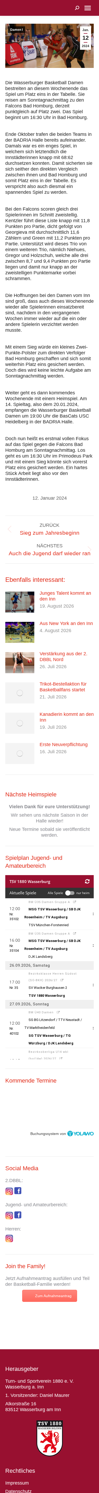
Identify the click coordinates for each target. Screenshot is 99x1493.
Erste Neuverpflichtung (64, 744)
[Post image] (19, 602)
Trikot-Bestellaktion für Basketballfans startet (63, 686)
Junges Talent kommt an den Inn (65, 596)
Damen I (16, 30)
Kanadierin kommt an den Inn (67, 717)
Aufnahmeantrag (33, 1278)
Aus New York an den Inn (66, 623)
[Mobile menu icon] (87, 8)
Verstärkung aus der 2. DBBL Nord (63, 656)
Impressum (17, 1483)
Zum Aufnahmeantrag (53, 1296)
